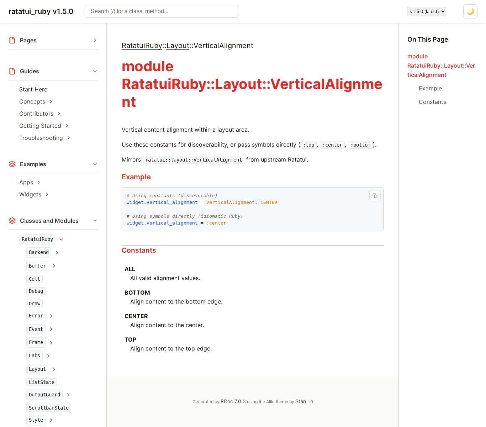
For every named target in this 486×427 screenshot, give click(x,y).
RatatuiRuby (37, 239)
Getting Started (40, 125)
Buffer (37, 266)
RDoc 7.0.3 (233, 401)
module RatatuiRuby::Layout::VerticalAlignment (441, 65)
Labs (34, 356)
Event (36, 329)
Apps (26, 182)
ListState (41, 382)
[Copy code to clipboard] (375, 195)
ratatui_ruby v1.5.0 (41, 11)
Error (36, 315)
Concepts (32, 101)
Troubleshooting (41, 137)
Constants (139, 250)
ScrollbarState (49, 408)
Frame (36, 342)
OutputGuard (44, 394)
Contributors (36, 113)
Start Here (33, 89)
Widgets (30, 194)
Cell (34, 279)
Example (136, 177)
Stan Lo (304, 401)
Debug (36, 291)
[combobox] (162, 11)
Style (36, 420)
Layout (37, 369)
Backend (39, 252)
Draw (34, 303)
